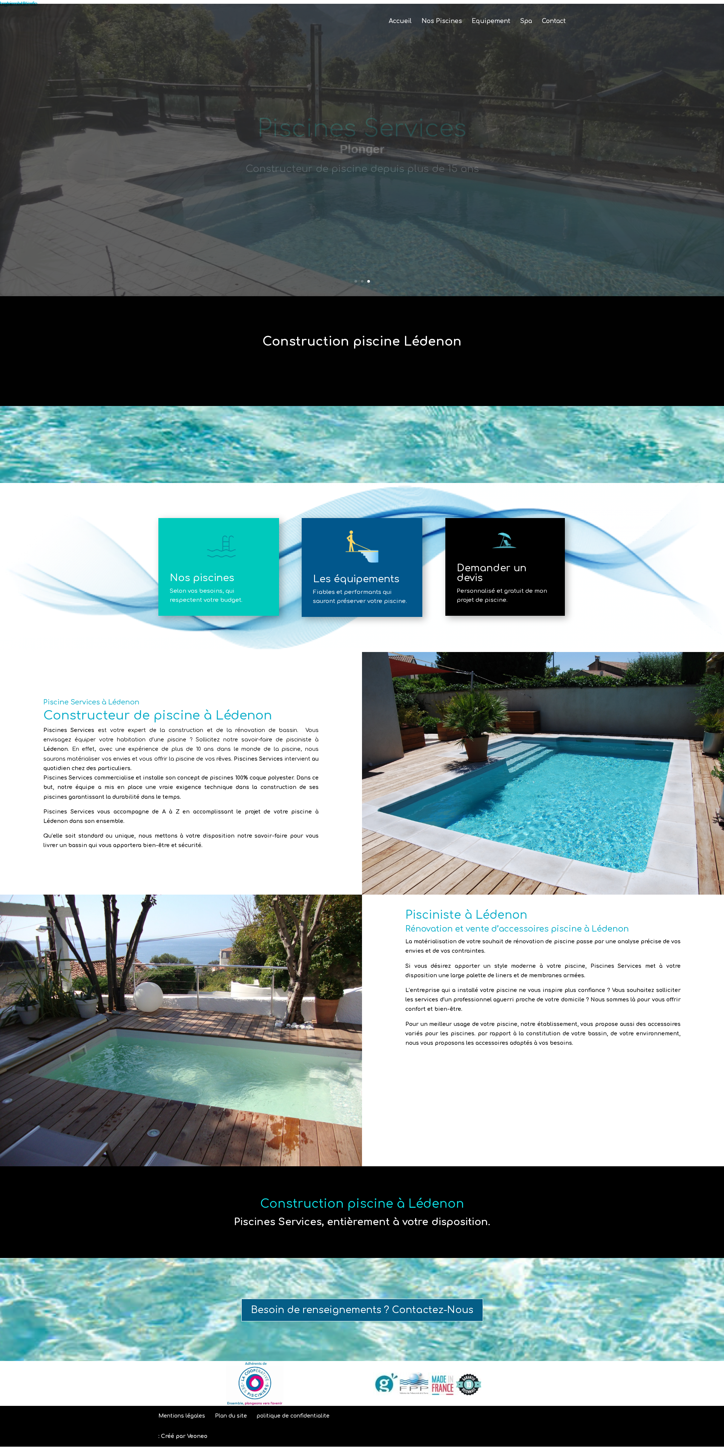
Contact (554, 21)
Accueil (400, 21)
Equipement (491, 21)
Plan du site (231, 1416)
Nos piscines (202, 577)
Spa (526, 21)
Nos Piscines (442, 21)
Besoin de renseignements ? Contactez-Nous (362, 1310)
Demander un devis (491, 573)
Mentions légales (181, 1416)
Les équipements (356, 579)
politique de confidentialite (293, 1416)
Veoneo (197, 1436)
